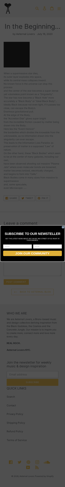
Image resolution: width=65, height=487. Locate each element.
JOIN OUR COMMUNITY (32, 253)
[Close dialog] (63, 227)
